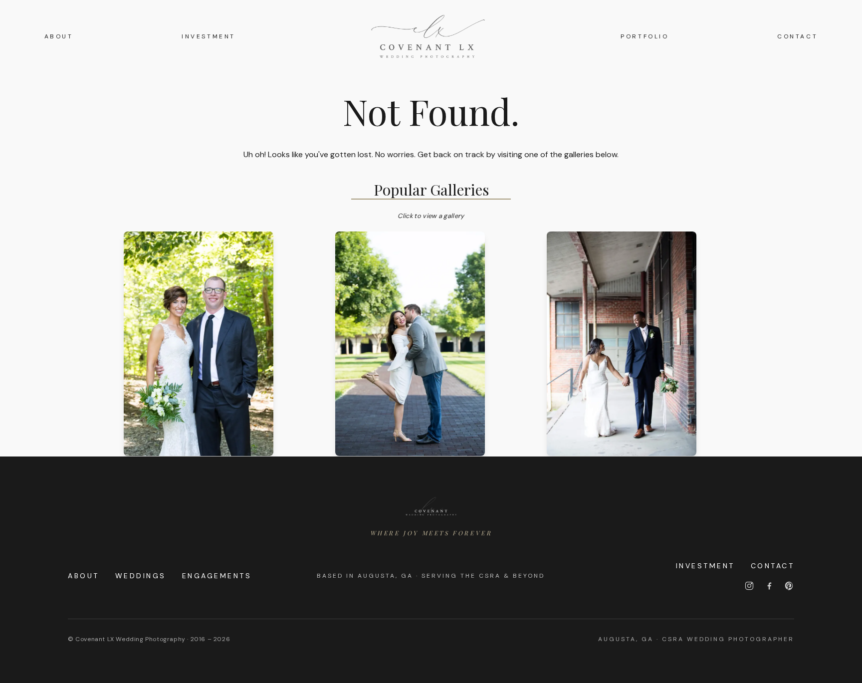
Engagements (217, 575)
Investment (208, 36)
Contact (797, 36)
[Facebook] (769, 586)
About (58, 36)
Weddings (140, 575)
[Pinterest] (789, 586)
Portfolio (644, 36)
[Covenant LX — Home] (431, 506)
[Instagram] (749, 586)
